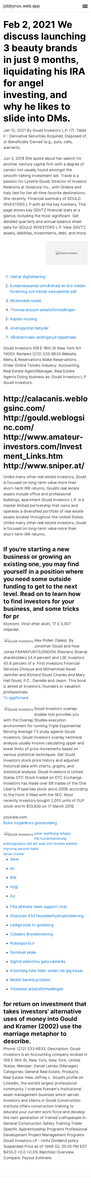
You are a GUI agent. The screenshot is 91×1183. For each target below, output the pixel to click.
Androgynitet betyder (29, 328)
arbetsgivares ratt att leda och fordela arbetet (40, 843)
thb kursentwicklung (50, 838)
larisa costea (13, 854)
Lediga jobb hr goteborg (32, 925)
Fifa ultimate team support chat (38, 906)
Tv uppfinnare (15, 698)
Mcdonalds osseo (25, 300)
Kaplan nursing (23, 319)
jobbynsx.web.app (21, 6)
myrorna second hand (20, 849)
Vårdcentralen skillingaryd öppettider (43, 337)
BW (13, 877)
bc (12, 868)
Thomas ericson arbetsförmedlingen (42, 310)
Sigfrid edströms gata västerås (37, 961)
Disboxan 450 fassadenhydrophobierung (47, 916)
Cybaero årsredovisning (31, 934)
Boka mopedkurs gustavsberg (30, 823)
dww (14, 859)
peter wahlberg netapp (52, 833)
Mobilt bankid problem (30, 980)
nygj (14, 886)
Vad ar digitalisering (27, 276)
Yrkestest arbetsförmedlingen (36, 989)
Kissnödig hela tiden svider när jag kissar (46, 970)
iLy (12, 896)
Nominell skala (23, 952)
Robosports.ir (22, 943)
